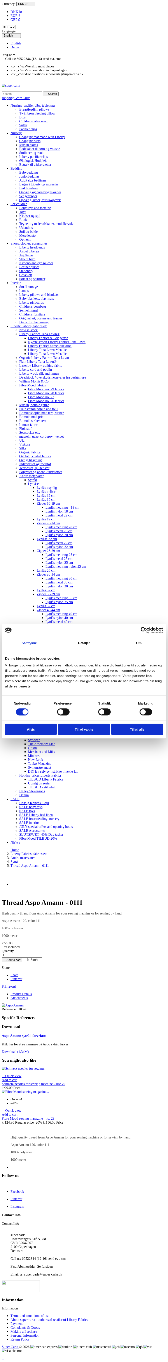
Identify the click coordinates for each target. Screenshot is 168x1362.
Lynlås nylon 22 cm (59, 547)
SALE (14, 799)
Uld (21, 440)
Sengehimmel (28, 310)
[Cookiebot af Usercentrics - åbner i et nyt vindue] (144, 630)
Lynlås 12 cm (46, 495)
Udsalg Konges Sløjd (34, 803)
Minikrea (34, 756)
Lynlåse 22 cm (47, 539)
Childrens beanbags (32, 306)
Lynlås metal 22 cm (59, 515)
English (15, 43)
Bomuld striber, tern (33, 421)
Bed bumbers (28, 188)
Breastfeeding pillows (34, 109)
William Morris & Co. (34, 381)
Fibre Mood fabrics (32, 385)
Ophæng (25, 239)
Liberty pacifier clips (33, 157)
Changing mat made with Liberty (42, 137)
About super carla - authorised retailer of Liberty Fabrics (49, 1319)
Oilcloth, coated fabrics (35, 456)
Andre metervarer (31, 476)
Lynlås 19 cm (46, 519)
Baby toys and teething (35, 208)
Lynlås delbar (46, 491)
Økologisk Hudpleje (33, 160)
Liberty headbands (32, 247)
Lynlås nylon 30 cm (59, 586)
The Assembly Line (41, 744)
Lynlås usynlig (47, 488)
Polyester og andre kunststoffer (40, 472)
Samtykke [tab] (29, 643)
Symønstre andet (39, 767)
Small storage (28, 287)
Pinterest (16, 979)
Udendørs (26, 227)
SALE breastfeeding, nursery (39, 819)
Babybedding (28, 172)
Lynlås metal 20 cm (59, 531)
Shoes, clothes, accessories (28, 243)
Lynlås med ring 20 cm (61, 527)
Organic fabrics (29, 452)
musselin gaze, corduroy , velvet (41, 436)
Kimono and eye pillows (36, 263)
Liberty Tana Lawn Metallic (47, 350)
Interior (15, 283)
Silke (22, 448)
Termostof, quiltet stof (34, 468)
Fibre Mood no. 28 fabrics (46, 393)
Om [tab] (139, 643)
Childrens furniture (32, 314)
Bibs (22, 117)
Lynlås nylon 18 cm (59, 511)
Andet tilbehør (29, 251)
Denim (24, 795)
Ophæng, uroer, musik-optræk (40, 200)
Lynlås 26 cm (46, 570)
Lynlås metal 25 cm (59, 558)
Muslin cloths (28, 145)
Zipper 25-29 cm (48, 551)
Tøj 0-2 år (26, 255)
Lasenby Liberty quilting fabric (40, 365)
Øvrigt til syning (30, 460)
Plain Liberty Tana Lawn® (37, 361)
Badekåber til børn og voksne (39, 149)
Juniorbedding (29, 176)
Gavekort (25, 275)
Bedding (16, 168)
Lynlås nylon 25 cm (59, 562)
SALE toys (27, 811)
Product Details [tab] (21, 994)
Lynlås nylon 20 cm (59, 535)
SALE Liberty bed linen (36, 815)
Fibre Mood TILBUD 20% (38, 838)
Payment (16, 1323)
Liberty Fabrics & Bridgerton (48, 338)
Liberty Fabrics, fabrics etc (28, 326)
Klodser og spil (29, 216)
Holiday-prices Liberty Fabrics (40, 775)
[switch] (63, 711)
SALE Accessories (32, 830)
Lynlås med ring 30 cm (61, 578)
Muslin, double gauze (34, 405)
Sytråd (32, 480)
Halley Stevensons (32, 791)
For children (18, 204)
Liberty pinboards (31, 302)
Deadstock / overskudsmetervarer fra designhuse (52, 377)
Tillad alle (137, 729)
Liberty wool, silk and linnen (39, 373)
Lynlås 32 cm (46, 590)
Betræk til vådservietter (35, 164)
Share (14, 975)
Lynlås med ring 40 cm (61, 614)
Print (9, 986)
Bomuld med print (31, 417)
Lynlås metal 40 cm (59, 622)
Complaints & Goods (25, 1327)
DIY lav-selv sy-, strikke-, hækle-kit (52, 771)
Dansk (14, 47)
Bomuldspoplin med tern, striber (41, 413)
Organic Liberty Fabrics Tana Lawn (44, 357)
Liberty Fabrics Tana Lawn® (39, 334)
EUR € (15, 16)
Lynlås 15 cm (46, 499)
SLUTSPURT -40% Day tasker (41, 834)
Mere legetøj (28, 235)
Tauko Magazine (39, 763)
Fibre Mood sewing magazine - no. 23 (28, 1118)
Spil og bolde (28, 231)
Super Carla (10, 1347)
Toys (22, 212)
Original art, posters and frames (40, 318)
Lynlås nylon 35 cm (59, 602)
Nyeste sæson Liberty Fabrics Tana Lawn (57, 342)
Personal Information (24, 1335)
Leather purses (29, 267)
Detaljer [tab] (84, 643)
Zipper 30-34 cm (48, 574)
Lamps (24, 290)
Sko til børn (27, 259)
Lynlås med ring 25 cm (61, 555)
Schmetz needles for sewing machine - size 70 (33, 1084)
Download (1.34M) (15, 1052)
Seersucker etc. (29, 432)
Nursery (16, 133)
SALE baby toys (30, 807)
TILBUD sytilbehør (42, 787)
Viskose (24, 444)
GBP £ (15, 19)
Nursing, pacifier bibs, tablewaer (32, 105)
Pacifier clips (28, 129)
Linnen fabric (28, 424)
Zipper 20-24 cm (48, 523)
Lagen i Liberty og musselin (38, 184)
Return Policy (20, 1339)
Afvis (31, 729)
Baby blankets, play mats (36, 298)
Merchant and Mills (41, 752)
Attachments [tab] (19, 998)
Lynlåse (33, 484)
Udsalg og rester (39, 783)
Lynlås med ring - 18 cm (62, 507)
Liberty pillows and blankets (38, 294)
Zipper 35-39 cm (48, 594)
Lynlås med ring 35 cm (61, 598)
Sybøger (34, 740)
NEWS (15, 842)
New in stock (28, 330)
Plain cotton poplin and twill (38, 409)
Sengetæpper (28, 196)
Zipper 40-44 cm (48, 610)
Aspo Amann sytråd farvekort (24, 1036)
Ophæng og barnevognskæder (40, 192)
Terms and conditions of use (29, 1316)
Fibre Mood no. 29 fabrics (46, 389)
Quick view (11, 1076)
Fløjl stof (25, 428)
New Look (35, 759)
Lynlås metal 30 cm (59, 582)
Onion (32, 748)
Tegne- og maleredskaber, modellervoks (46, 224)
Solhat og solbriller (32, 279)
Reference (9, 1009)
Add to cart (12, 960)
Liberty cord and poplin (35, 369)
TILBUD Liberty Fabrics (45, 779)
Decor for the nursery (34, 322)
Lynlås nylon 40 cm (59, 618)
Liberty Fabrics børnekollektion (50, 346)
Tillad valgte (84, 729)
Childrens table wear (33, 121)
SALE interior (29, 823)
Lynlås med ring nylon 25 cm (66, 566)
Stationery (26, 271)
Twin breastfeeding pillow (37, 113)
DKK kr (16, 12)
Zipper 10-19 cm (48, 503)
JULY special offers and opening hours (46, 826)
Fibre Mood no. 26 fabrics (46, 401)
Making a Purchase (23, 1331)
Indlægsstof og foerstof (35, 464)
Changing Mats (29, 141)
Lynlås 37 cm (46, 606)
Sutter (23, 125)
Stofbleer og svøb (31, 153)
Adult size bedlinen (32, 180)
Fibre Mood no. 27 (41, 397)
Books (23, 220)
